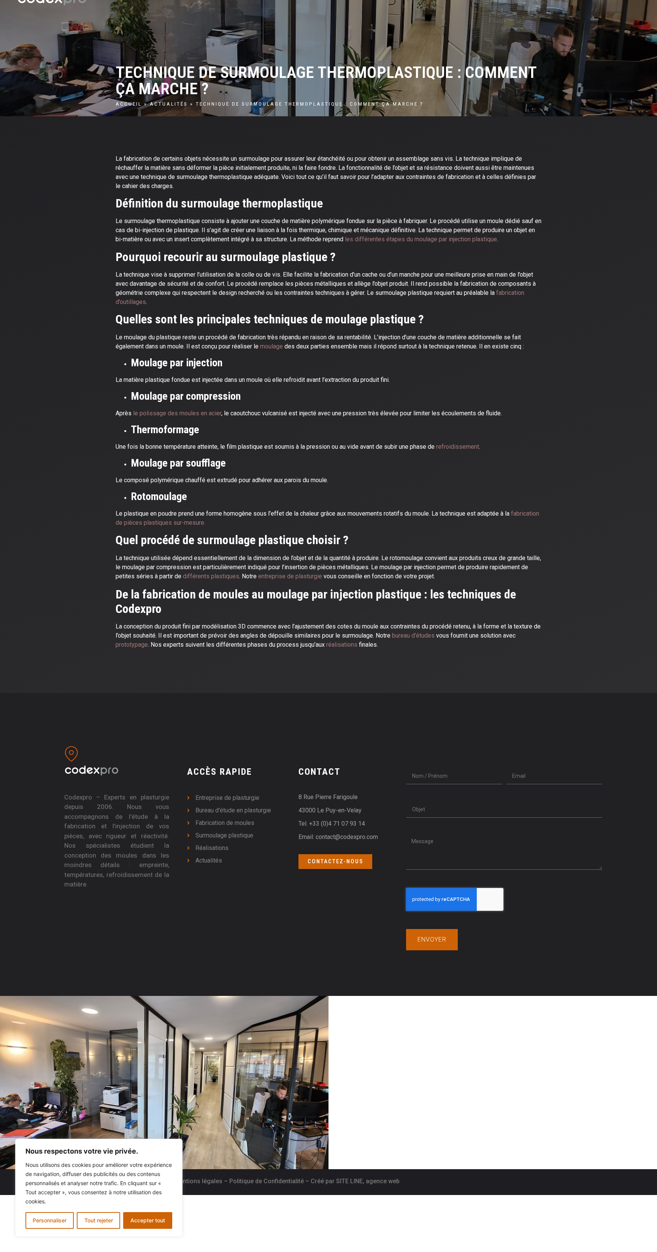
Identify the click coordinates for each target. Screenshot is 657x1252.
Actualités (169, 104)
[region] (98, 1188)
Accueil (129, 104)
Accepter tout (147, 1220)
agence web (383, 1181)
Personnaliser (50, 1220)
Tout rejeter (98, 1220)
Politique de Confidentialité (266, 1181)
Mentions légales (198, 1181)
